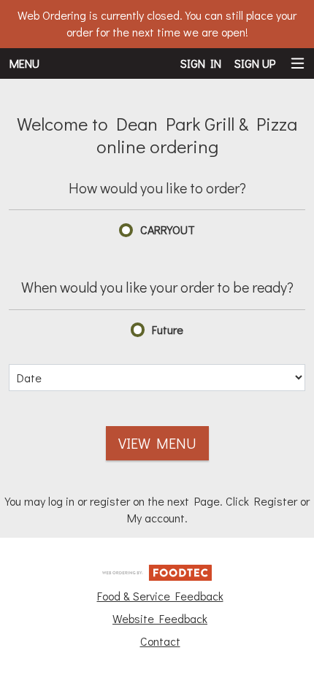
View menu (157, 442)
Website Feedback (159, 618)
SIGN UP (254, 63)
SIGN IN (200, 63)
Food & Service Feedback (160, 595)
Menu (24, 63)
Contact (160, 641)
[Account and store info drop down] (297, 64)
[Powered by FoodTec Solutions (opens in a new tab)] (157, 571)
